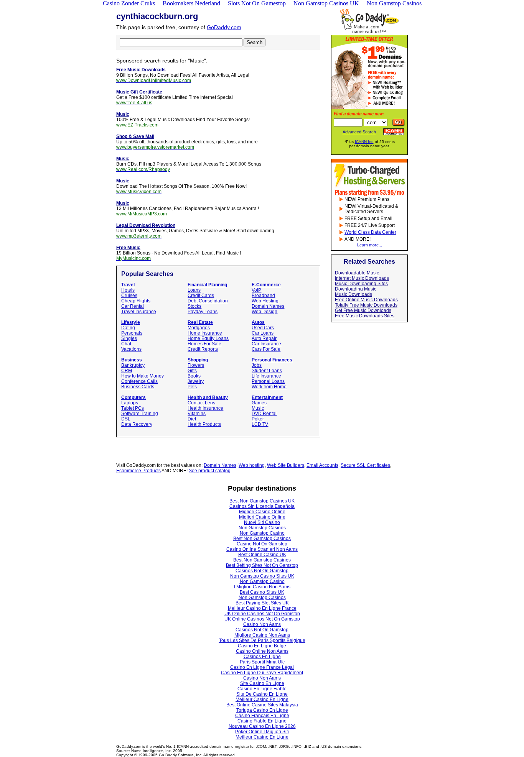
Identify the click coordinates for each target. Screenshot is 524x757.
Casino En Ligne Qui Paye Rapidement (262, 672)
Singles (129, 338)
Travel (128, 284)
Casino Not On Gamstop (262, 544)
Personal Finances (272, 360)
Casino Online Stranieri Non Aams (262, 549)
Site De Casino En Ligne (262, 694)
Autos (258, 322)
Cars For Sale (266, 349)
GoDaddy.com (224, 27)
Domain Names (268, 306)
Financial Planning (207, 284)
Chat (126, 343)
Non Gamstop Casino (262, 533)
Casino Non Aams (262, 624)
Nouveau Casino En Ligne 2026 (262, 726)
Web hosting (252, 465)
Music (258, 408)
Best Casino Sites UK (262, 592)
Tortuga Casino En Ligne (262, 710)
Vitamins (197, 413)
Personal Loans (268, 381)
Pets (192, 386)
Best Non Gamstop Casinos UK (262, 501)
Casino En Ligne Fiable (262, 688)
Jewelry (196, 381)
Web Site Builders (285, 465)
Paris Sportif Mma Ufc (262, 662)
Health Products (204, 424)
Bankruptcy (133, 365)
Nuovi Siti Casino (262, 522)
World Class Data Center (370, 232)
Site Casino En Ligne (262, 683)
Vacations (131, 349)
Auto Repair (264, 338)
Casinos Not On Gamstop (262, 570)
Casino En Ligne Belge (262, 646)
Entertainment (267, 397)
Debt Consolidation (208, 301)
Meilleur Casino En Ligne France (262, 608)
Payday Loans (203, 311)
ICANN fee (364, 142)
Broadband (263, 295)
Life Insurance (266, 376)
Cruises (129, 295)
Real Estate (200, 322)
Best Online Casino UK (262, 554)
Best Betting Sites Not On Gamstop (262, 565)
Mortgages (199, 327)
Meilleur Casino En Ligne (262, 699)
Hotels (128, 290)
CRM (126, 370)
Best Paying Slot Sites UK (262, 603)
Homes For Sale (204, 343)
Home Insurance (205, 333)
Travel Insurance (138, 311)
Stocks (194, 306)
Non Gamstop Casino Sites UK (262, 576)
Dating (128, 327)
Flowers (196, 365)
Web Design (264, 311)
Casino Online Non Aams (262, 651)
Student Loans (267, 370)
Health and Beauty (208, 397)
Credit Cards (201, 295)
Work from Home (269, 386)
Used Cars (263, 327)
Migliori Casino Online (262, 511)
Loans (194, 290)
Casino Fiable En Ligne (262, 721)
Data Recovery (136, 424)
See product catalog (210, 470)
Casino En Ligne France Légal (262, 667)
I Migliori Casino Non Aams (262, 587)
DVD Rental (264, 413)
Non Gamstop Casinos (262, 527)
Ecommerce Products (138, 470)
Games (259, 403)
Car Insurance (266, 343)
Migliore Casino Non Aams (262, 635)
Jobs (257, 365)
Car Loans (263, 333)
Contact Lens (201, 403)
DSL (125, 419)
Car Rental (132, 306)
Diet (192, 419)
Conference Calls (139, 381)
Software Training (139, 413)
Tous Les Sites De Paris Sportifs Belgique (262, 640)
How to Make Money (142, 376)
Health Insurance (205, 408)
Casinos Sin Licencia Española (262, 506)
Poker (258, 419)
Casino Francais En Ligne (262, 715)
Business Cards (137, 386)
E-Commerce (266, 284)
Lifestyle (130, 322)
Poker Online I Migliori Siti (262, 731)
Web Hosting (265, 301)
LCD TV (260, 424)
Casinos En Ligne (262, 656)
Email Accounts (322, 465)
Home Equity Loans (208, 338)
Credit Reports (203, 349)
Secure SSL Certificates (365, 465)
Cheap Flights (135, 301)
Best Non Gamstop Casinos (262, 538)
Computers (133, 397)
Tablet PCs (132, 408)
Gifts (192, 370)
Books (194, 376)
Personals (131, 333)
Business (131, 360)
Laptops (129, 403)
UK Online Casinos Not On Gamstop (262, 613)
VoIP (256, 290)
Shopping (198, 360)
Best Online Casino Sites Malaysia (262, 705)
